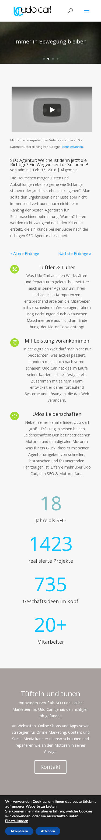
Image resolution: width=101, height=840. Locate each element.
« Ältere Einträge (24, 253)
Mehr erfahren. (72, 147)
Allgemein (69, 169)
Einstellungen (16, 821)
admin (23, 169)
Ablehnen (48, 831)
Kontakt (50, 766)
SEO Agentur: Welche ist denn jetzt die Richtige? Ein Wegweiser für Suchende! (49, 162)
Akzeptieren (19, 831)
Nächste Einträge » (74, 253)
